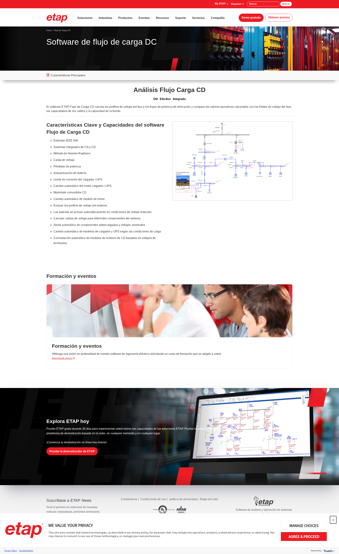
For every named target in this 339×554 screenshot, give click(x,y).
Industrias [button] (105, 17)
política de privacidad (183, 499)
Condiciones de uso (153, 499)
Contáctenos (129, 499)
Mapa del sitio (209, 499)
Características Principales (67, 75)
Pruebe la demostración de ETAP (72, 451)
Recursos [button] (162, 17)
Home (49, 30)
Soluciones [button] (85, 17)
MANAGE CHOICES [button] (304, 525)
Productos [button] (125, 17)
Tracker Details (26, 550)
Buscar (286, 4)
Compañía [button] (218, 17)
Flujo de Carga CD (62, 30)
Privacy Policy (10, 550)
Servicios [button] (198, 17)
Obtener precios (279, 17)
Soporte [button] (180, 17)
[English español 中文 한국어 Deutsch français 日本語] (238, 4)
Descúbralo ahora (62, 358)
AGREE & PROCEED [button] (304, 536)
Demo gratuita (251, 17)
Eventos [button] (144, 17)
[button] (333, 520)
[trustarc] (328, 550)
